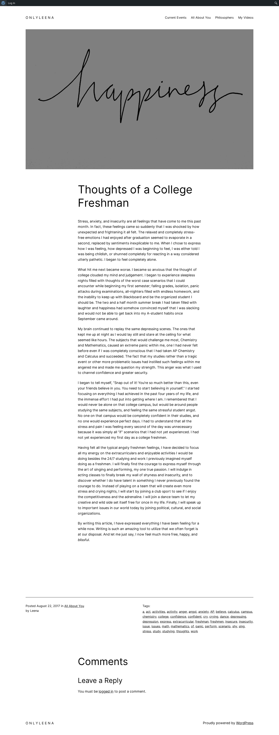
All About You (74, 606)
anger (183, 611)
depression (150, 621)
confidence (178, 616)
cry (205, 616)
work (194, 631)
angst (193, 611)
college (163, 616)
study (157, 631)
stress (147, 631)
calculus (233, 611)
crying (213, 616)
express (165, 621)
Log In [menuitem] (11, 3)
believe (221, 611)
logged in (106, 691)
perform (211, 626)
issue (146, 626)
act (148, 611)
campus (246, 611)
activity (172, 611)
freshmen (217, 621)
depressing (238, 616)
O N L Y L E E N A (40, 18)
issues (155, 626)
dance (224, 616)
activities (158, 611)
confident (195, 616)
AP (212, 611)
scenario (224, 626)
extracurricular (183, 621)
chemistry (149, 616)
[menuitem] (3, 3)
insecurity (246, 621)
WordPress (244, 723)
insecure (231, 621)
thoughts (182, 631)
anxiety (203, 611)
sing (242, 626)
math (165, 626)
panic (199, 626)
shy (234, 626)
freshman (202, 621)
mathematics (180, 626)
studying (168, 631)
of (192, 626)
